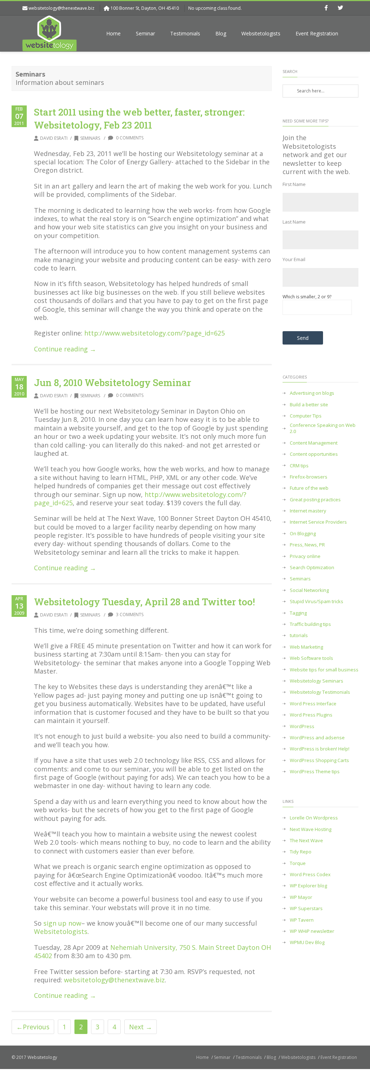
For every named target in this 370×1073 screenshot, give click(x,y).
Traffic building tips (310, 624)
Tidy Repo (300, 852)
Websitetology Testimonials (320, 692)
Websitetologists (260, 33)
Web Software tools (311, 658)
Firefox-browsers (308, 477)
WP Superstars (306, 908)
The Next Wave (306, 841)
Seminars (90, 138)
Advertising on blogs (312, 393)
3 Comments (129, 614)
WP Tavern (302, 920)
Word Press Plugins (311, 715)
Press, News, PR (307, 545)
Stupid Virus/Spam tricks (316, 601)
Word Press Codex (310, 874)
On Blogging (303, 534)
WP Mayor (301, 897)
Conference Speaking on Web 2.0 (323, 428)
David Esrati (54, 138)
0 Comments (129, 138)
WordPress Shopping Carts (319, 760)
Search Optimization (312, 567)
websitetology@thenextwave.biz (61, 8)
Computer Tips (306, 416)
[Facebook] (326, 8)
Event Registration (317, 33)
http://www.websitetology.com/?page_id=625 (154, 333)
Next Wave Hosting (310, 829)
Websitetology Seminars (316, 681)
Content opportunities (314, 454)
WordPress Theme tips (315, 772)
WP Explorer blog (308, 886)
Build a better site (309, 405)
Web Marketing (306, 647)
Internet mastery (308, 511)
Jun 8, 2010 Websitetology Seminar (112, 382)
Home (113, 33)
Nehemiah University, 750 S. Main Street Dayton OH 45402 (152, 951)
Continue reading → (65, 349)
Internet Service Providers (318, 522)
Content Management (313, 443)
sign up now (62, 923)
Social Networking (309, 590)
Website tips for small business (324, 670)
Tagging (298, 613)
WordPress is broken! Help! (319, 749)
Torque (298, 863)
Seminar (145, 33)
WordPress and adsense (317, 738)
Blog (220, 33)
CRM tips (299, 466)
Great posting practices (315, 500)
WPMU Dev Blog (307, 942)
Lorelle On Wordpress (314, 818)
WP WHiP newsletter (312, 931)
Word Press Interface (313, 704)
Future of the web (309, 488)
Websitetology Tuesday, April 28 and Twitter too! (144, 602)
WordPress (302, 726)
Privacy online (305, 556)
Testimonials (185, 33)
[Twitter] (340, 8)
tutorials (299, 635)
